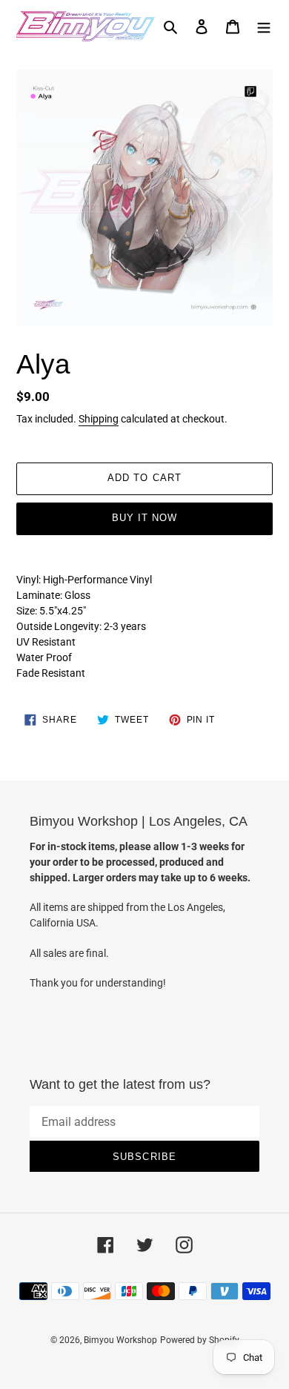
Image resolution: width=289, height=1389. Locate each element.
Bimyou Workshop (120, 1340)
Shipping (99, 419)
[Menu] (263, 26)
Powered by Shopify (199, 1340)
